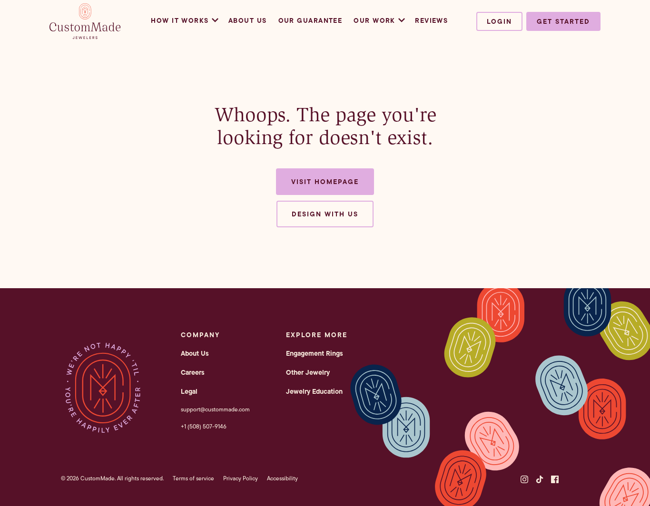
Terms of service (193, 478)
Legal (189, 391)
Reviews (431, 20)
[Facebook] (555, 479)
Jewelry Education (314, 391)
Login (499, 21)
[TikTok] (539, 479)
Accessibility (282, 478)
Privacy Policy (240, 478)
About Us (247, 20)
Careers (193, 372)
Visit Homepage (325, 181)
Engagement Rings (314, 353)
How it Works (179, 20)
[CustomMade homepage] (85, 36)
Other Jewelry (308, 372)
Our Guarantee (310, 20)
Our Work (374, 20)
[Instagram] (524, 479)
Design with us (325, 214)
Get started (563, 21)
